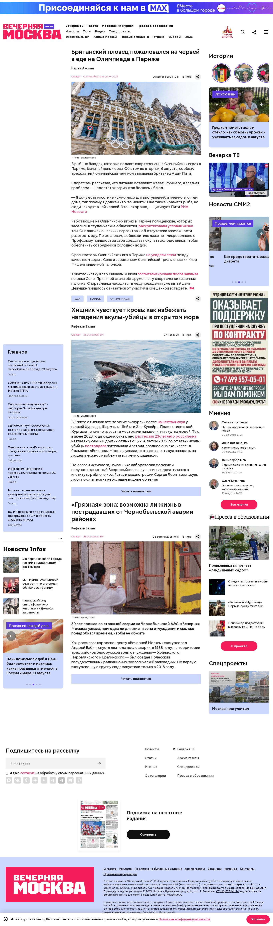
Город (12, 374)
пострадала (95, 445)
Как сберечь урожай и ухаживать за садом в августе (239, 104)
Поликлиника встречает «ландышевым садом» (230, 567)
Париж (95, 299)
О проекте (239, 646)
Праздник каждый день (29, 625)
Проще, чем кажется (233, 223)
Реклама (125, 868)
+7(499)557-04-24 (227, 891)
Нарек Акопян (82, 68)
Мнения (219, 413)
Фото (87, 31)
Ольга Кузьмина (234, 480)
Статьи (150, 758)
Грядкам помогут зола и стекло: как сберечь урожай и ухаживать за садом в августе (238, 132)
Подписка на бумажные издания (158, 868)
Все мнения (239, 505)
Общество (15, 460)
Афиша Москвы (105, 37)
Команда (230, 868)
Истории (221, 56)
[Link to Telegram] (53, 780)
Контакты (247, 868)
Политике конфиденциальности (184, 919)
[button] (11, 636)
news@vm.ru (174, 894)
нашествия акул (171, 421)
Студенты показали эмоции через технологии (248, 583)
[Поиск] (243, 32)
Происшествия (18, 396)
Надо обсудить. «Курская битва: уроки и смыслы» (239, 179)
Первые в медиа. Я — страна (142, 37)
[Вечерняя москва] (50, 884)
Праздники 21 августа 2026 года (33, 636)
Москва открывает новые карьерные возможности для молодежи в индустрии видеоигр (32, 494)
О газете (110, 868)
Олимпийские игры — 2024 (100, 76)
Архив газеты (188, 758)
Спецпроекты (119, 31)
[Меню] (266, 32)
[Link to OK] (26, 780)
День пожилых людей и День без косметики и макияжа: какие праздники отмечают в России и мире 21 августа (32, 666)
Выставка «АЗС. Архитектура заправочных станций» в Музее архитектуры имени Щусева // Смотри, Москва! (221, 73)
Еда (77, 299)
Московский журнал (118, 26)
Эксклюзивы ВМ (78, 37)
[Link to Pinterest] (79, 780)
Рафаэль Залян (83, 326)
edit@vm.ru (111, 894)
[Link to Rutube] (70, 780)
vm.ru (230, 888)
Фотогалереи (155, 775)
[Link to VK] (17, 780)
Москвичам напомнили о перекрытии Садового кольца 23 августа (32, 473)
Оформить (148, 835)
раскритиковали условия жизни (165, 225)
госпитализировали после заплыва (168, 274)
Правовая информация (120, 874)
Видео (100, 31)
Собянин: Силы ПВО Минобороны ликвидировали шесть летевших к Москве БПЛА (32, 387)
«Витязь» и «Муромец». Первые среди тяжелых (245, 604)
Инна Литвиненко (235, 443)
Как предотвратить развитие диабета (239, 234)
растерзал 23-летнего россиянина (165, 436)
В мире (186, 76)
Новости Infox (24, 549)
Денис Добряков (234, 460)
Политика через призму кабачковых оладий (238, 487)
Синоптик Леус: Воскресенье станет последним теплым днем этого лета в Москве (31, 430)
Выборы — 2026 (180, 37)
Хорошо (258, 919)
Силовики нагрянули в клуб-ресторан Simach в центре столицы (28, 408)
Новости (72, 31)
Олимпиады (120, 299)
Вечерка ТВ (75, 26)
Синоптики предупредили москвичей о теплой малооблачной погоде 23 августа (32, 365)
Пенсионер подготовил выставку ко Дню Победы (246, 625)
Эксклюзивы (225, 94)
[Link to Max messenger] (9, 780)
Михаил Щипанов (234, 422)
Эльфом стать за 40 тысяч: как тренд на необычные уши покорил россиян (32, 451)
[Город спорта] (227, 32)
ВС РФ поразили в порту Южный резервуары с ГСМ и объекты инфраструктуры (31, 516)
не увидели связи (161, 254)
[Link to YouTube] (44, 780)
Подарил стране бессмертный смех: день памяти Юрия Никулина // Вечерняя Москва (244, 73)
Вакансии (215, 868)
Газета (93, 26)
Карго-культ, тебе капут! (238, 447)
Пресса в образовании (155, 26)
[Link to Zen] (35, 780)
